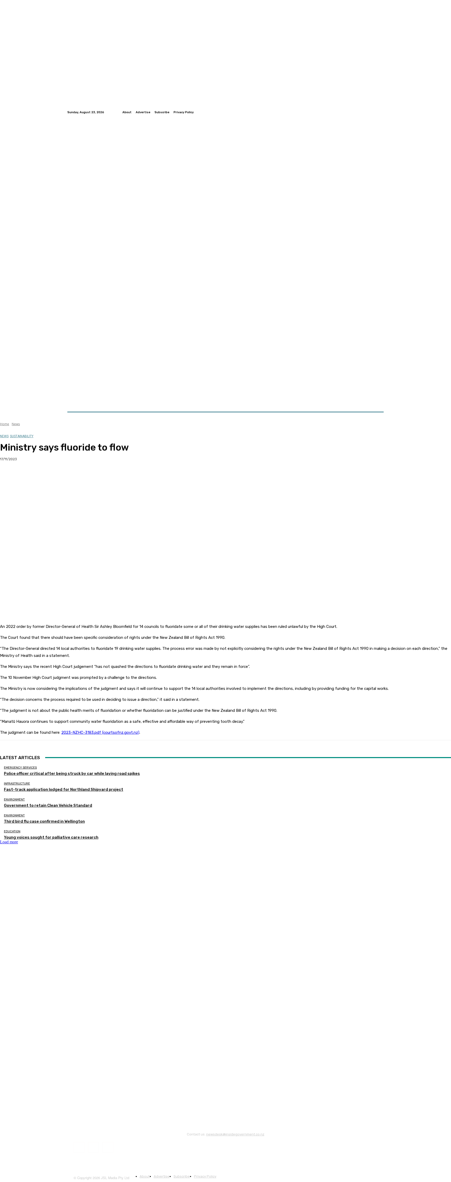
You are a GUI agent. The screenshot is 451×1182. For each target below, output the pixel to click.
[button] (377, 399)
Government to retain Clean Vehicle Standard (48, 805)
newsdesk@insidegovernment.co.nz (235, 1134)
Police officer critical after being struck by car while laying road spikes (72, 773)
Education (12, 831)
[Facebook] (368, 112)
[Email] (65, 476)
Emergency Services (20, 767)
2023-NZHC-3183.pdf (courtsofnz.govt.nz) (100, 732)
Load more (9, 842)
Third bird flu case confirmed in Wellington (44, 821)
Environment (14, 799)
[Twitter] (374, 112)
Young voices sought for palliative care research (51, 837)
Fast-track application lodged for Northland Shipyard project (63, 789)
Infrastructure (17, 783)
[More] (103, 475)
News (16, 424)
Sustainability (21, 436)
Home (4, 424)
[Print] (83, 476)
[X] (27, 476)
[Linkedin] (380, 112)
